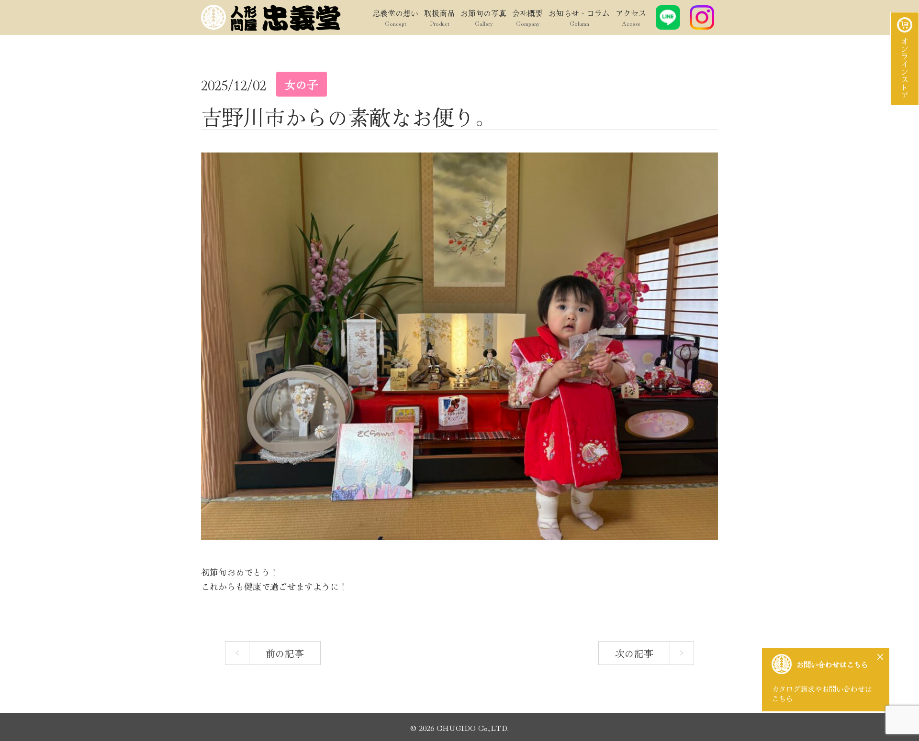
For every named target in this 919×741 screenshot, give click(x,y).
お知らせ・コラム (579, 17)
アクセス (631, 17)
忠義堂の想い (395, 17)
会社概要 (527, 17)
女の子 (301, 84)
